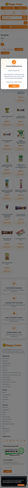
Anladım (14, 86)
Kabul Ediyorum (21, 484)
